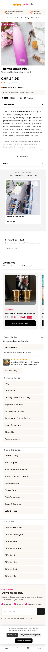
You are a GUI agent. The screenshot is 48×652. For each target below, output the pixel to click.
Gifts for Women (13, 548)
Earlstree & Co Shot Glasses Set (20, 313)
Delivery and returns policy (17, 397)
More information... (30, 630)
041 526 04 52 (11, 347)
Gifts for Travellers (13, 528)
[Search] (17, 648)
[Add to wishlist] (41, 25)
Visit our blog (11, 370)
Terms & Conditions (14, 411)
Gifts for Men (11, 576)
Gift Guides (9, 522)
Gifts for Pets (11, 541)
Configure (12, 635)
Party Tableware (12, 497)
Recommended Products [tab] (23, 176)
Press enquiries (12, 439)
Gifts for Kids (11, 562)
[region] (23, 43)
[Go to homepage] (23, 4)
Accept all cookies (24, 641)
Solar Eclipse (11, 511)
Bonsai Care (10, 490)
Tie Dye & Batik (12, 483)
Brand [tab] (5, 163)
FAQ (7, 384)
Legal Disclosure (13, 425)
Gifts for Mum (11, 555)
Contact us (10, 391)
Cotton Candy (11, 455)
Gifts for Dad (11, 569)
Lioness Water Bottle (15, 217)
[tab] (23, 105)
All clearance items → (29, 266)
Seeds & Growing (13, 504)
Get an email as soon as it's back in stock (20, 92)
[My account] (39, 648)
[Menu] (6, 648)
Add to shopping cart (20, 323)
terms (30, 618)
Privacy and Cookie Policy (17, 418)
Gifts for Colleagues (14, 534)
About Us (9, 432)
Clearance (9, 262)
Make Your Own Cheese (16, 476)
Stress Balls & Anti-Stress (17, 469)
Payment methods (14, 404)
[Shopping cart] (28, 648)
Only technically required (30, 635)
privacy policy (19, 618)
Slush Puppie (11, 462)
